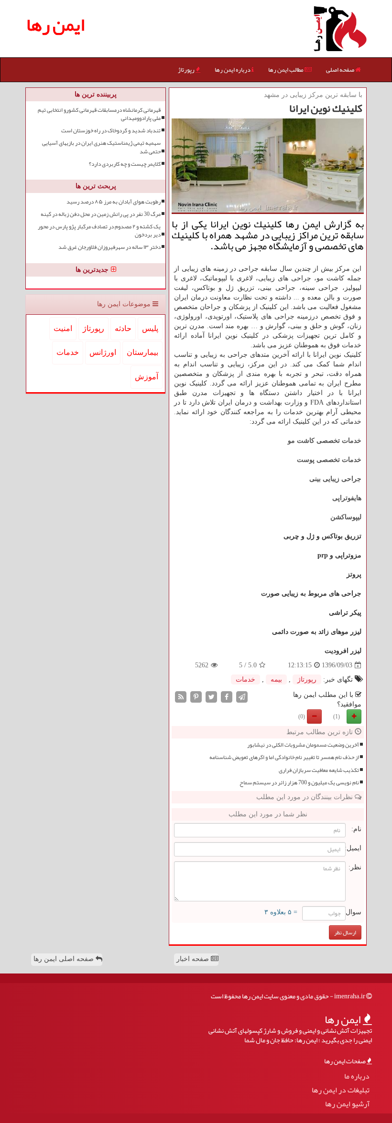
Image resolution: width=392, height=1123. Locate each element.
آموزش (146, 377)
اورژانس (102, 352)
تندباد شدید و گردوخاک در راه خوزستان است (111, 130)
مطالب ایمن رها (286, 70)
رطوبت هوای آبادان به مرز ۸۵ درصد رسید (113, 201)
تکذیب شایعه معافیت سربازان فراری (319, 770)
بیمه (276, 679)
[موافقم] (354, 716)
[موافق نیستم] (314, 716)
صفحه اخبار (193, 959)
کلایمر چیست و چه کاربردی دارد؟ (125, 164)
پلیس (150, 328)
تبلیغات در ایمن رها (341, 1090)
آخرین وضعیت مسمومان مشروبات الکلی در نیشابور (303, 744)
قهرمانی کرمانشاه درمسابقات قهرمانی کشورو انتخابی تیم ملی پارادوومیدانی (99, 114)
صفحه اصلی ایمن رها (64, 959)
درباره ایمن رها (233, 70)
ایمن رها (55, 25)
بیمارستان (142, 352)
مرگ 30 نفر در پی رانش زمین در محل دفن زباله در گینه (101, 214)
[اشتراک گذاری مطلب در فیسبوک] (226, 696)
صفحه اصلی (340, 70)
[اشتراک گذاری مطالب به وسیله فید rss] (180, 696)
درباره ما (357, 1076)
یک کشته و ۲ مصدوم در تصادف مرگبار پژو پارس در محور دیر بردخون (99, 230)
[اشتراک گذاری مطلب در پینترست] (196, 696)
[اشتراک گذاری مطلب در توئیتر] (211, 696)
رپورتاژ (187, 70)
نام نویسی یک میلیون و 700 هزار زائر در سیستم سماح (299, 782)
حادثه (123, 328)
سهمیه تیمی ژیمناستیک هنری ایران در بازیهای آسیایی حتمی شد (101, 147)
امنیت (63, 328)
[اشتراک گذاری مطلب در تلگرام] (242, 696)
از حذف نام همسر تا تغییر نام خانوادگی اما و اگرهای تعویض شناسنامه (284, 757)
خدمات (245, 679)
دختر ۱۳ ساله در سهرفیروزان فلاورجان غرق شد (109, 247)
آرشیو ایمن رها (347, 1104)
